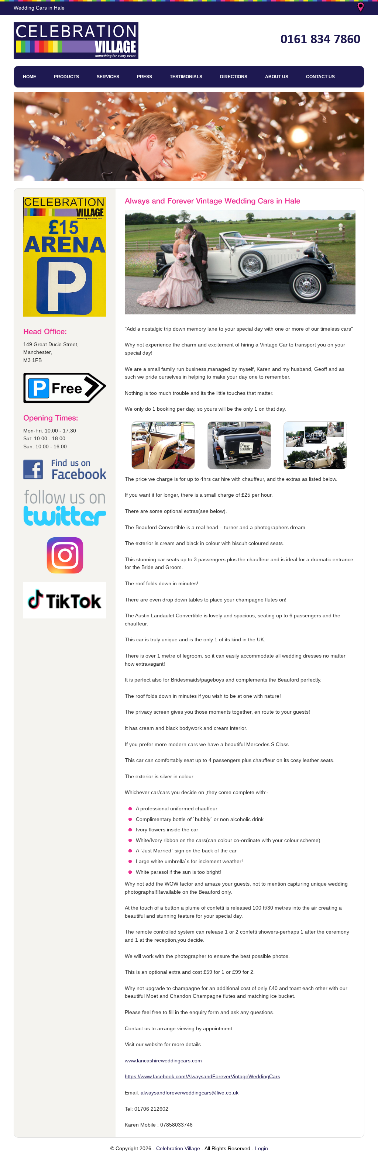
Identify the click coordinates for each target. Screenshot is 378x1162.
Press (144, 76)
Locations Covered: (361, 8)
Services (108, 76)
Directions (233, 76)
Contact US (320, 76)
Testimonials (186, 76)
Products (66, 76)
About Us (276, 76)
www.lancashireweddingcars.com (163, 1060)
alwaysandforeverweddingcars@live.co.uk (189, 1093)
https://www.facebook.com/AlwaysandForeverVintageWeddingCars (202, 1076)
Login (261, 1148)
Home (29, 76)
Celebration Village (178, 1148)
